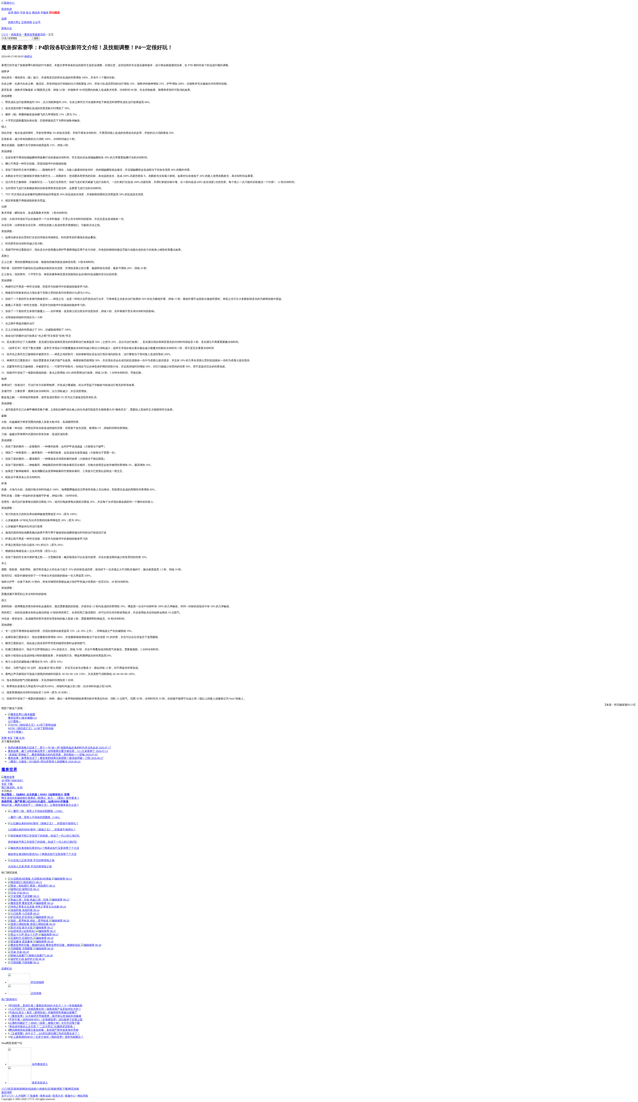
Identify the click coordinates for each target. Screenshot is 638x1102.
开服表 (45, 12)
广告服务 (33, 1095)
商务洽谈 (45, 1095)
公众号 (37, 22)
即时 (8, 780)
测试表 (36, 12)
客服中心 (70, 1095)
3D (3, 780)
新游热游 (6, 9)
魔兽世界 (9, 769)
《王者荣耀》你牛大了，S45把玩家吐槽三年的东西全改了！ (44, 1033)
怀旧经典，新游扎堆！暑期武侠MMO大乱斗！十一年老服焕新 (45, 1005)
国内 (16, 12)
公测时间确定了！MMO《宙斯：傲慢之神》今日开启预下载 (44, 1023)
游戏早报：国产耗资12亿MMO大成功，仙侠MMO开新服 (34, 801)
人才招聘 (20, 1095)
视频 (53, 1088)
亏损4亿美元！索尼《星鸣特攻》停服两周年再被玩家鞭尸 (43, 1012)
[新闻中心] (8, 2)
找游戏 (32, 1088)
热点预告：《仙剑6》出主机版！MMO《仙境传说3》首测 (35, 794)
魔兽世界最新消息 (35, 34)
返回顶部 (6, 1092)
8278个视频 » (15, 731)
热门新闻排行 (9, 999)
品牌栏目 (6, 968)
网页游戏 (73, 1088)
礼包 (22, 738)
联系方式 (58, 1095)
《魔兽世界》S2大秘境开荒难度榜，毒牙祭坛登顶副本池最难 (45, 1016)
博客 (59, 1088)
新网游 (24, 1088)
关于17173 (7, 1095)
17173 (4, 34)
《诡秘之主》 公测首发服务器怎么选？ (56, 805)
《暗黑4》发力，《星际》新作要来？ (57, 798)
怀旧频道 (54, 12)
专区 (10, 738)
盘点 (28, 12)
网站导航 (82, 1095)
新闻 (16, 1088)
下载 (16, 738)
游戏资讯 (16, 34)
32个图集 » (14, 721)
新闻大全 (6, 28)
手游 (22, 12)
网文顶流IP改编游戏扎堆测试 (18, 798)
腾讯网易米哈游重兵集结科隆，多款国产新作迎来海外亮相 (43, 1030)
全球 (10, 12)
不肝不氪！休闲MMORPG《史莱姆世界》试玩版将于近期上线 (45, 1019)
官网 (4, 738)
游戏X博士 (14, 22)
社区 (47, 1088)
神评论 (28, 56)
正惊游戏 (26, 22)
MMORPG (17, 780)
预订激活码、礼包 (12, 787)
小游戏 (41, 1088)
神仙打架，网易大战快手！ (17, 805)
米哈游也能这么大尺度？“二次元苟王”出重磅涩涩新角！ (42, 1026)
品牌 (4, 18)
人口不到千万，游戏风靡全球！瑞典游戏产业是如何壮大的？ (45, 1009)
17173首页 (7, 1088)
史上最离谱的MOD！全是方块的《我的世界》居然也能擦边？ (47, 1037)
